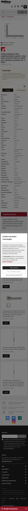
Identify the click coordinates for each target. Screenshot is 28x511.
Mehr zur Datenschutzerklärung (13, 275)
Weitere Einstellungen (7, 261)
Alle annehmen (14, 268)
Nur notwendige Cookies (14, 271)
